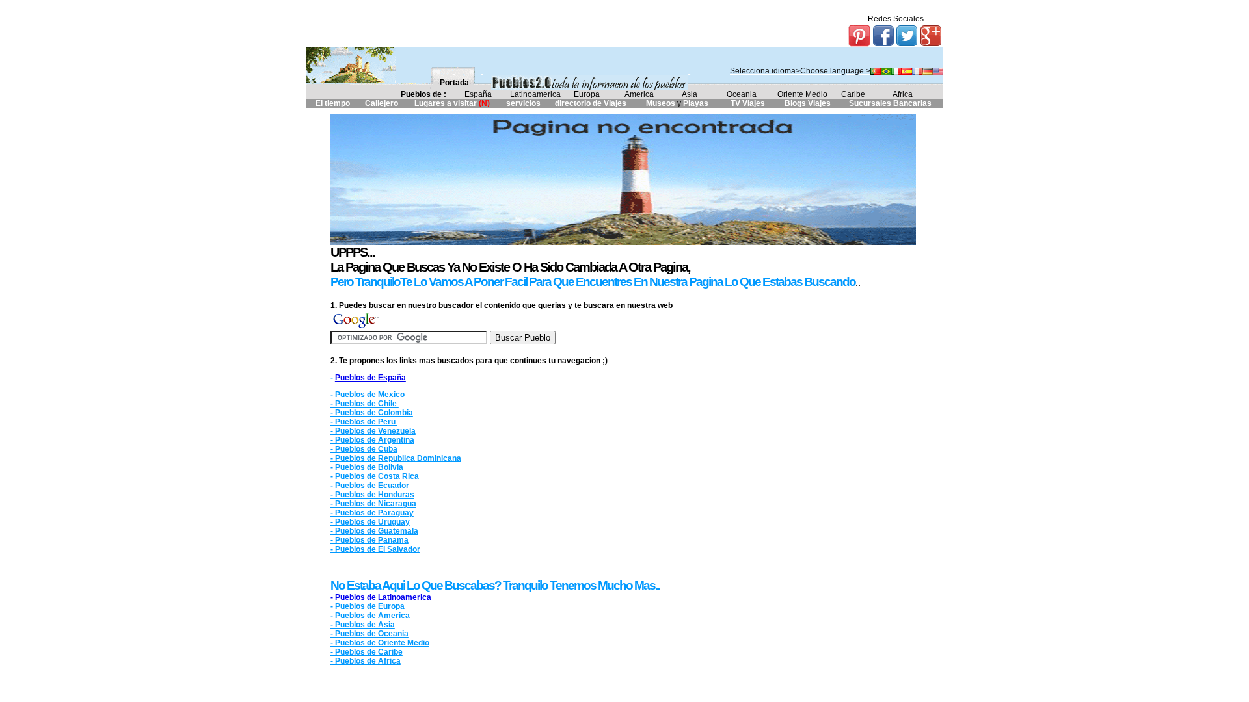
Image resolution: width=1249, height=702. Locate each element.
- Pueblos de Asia (362, 624)
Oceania (742, 94)
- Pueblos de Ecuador (369, 485)
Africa (903, 94)
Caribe (853, 94)
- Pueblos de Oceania (369, 633)
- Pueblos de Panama (369, 540)
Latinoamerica (535, 94)
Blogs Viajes (808, 103)
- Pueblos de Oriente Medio (379, 642)
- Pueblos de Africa (365, 661)
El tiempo (333, 103)
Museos (661, 103)
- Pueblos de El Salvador (375, 549)
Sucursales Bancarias (890, 103)
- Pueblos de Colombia (371, 412)
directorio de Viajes (590, 103)
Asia (689, 94)
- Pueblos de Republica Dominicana (395, 458)
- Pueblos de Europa (367, 606)
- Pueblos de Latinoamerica (380, 597)
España (478, 94)
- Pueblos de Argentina (372, 440)
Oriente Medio (802, 94)
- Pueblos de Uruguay (370, 521)
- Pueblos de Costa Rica (374, 476)
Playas (695, 103)
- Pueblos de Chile (364, 403)
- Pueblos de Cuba (363, 449)
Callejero (381, 103)
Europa (587, 94)
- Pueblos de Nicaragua (373, 503)
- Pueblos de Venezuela (373, 431)
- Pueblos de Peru (363, 421)
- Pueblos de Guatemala (374, 531)
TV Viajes (748, 103)
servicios (523, 103)
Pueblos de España (370, 377)
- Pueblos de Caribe (366, 651)
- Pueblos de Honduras (372, 494)
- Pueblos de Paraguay (372, 512)
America (639, 94)
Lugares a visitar (445, 103)
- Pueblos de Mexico (367, 394)
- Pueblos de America (370, 615)
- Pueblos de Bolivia (366, 467)
